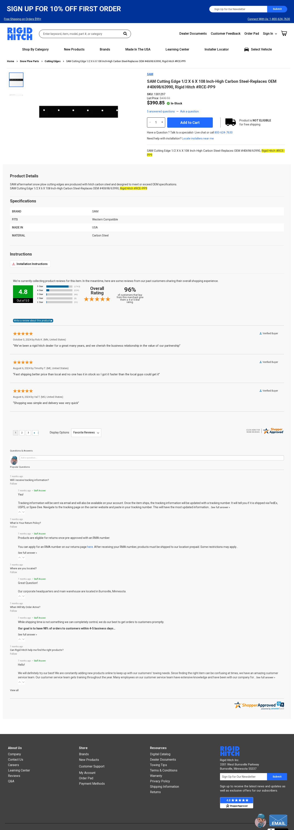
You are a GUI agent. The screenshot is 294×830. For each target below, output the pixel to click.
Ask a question (189, 111)
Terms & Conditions (163, 770)
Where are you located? (23, 568)
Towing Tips (158, 765)
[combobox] (85, 34)
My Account (87, 773)
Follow (13, 483)
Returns (155, 792)
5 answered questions (161, 111)
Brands (84, 754)
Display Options (59, 432)
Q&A (11, 781)
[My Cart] (284, 33)
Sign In (268, 33)
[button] (16, 94)
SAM (150, 74)
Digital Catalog (160, 754)
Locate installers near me (198, 138)
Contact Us (15, 759)
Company (14, 754)
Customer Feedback (225, 33)
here (90, 546)
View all (14, 690)
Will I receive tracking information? (29, 480)
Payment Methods (92, 784)
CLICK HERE (30, 264)
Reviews (14, 776)
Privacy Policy (160, 781)
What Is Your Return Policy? (25, 522)
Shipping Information (164, 787)
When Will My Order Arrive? (25, 607)
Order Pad (251, 33)
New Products (89, 760)
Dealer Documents (193, 33)
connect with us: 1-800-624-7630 (269, 19)
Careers (13, 765)
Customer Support (91, 766)
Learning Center (19, 770)
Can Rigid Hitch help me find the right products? (36, 649)
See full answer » (220, 507)
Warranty (156, 776)
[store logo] (20, 33)
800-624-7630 (224, 132)
